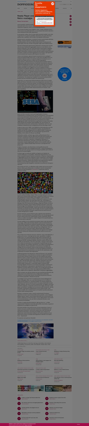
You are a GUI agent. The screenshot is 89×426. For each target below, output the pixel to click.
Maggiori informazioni (28, 425)
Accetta (78, 424)
